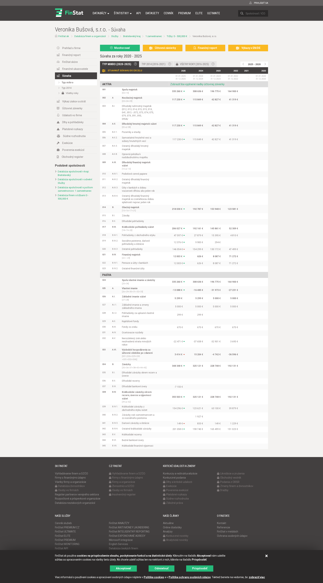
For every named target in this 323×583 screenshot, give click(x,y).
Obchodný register (72, 156)
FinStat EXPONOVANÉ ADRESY (127, 535)
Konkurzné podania (174, 477)
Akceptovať (123, 568)
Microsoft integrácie (121, 539)
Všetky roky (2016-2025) (194, 64)
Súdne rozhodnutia (74, 136)
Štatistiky (121, 13)
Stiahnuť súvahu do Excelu (125, 70)
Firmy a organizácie (123, 481)
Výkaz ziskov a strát (74, 101)
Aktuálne (168, 523)
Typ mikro (67, 82)
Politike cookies (154, 577)
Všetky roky (72, 93)
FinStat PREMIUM (65, 539)
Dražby (224, 490)
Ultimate (213, 13)
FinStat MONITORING (67, 544)
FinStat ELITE (62, 535)
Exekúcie (67, 142)
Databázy (99, 13)
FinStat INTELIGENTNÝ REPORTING (129, 531)
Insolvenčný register (124, 494)
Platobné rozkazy (72, 129)
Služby (114, 36)
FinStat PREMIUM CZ (67, 527)
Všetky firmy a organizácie (70, 481)
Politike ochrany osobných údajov (190, 577)
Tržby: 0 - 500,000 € (177, 36)
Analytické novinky (177, 539)
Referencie (223, 527)
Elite (199, 13)
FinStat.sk (63, 36)
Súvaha (66, 75)
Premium (184, 13)
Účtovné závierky (72, 108)
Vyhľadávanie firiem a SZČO (71, 473)
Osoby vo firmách (68, 490)
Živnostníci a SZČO (123, 486)
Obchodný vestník (230, 477)
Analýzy (168, 531)
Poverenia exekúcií (73, 149)
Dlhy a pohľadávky (73, 122)
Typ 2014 (66, 87)
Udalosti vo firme (72, 115)
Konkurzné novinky (177, 535)
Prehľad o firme (71, 48)
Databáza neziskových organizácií (75, 502)
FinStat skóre (70, 61)
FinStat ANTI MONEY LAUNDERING (129, 527)
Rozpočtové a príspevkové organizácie (77, 498)
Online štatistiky (172, 527)
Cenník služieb (63, 523)
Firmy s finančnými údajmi (70, 477)
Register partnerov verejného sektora (77, 494)
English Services (118, 544)
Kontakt (221, 523)
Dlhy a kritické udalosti (179, 481)
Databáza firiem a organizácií (90, 36)
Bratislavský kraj (132, 36)
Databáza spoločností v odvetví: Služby (75, 181)
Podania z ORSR (229, 481)
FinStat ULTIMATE (65, 531)
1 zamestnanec (153, 36)
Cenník (168, 13)
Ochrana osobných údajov (232, 535)
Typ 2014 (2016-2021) (153, 64)
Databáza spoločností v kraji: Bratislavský (73, 173)
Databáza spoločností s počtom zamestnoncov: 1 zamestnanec (75, 189)
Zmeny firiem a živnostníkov (236, 486)
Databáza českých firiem (123, 548)
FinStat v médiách (227, 531)
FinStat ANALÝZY (119, 523)
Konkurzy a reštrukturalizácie (180, 473)
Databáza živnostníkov (71, 486)
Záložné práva (174, 502)
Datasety (152, 13)
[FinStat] (69, 15)
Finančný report (71, 55)
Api (138, 13)
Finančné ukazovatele (75, 68)
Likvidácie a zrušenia (232, 473)
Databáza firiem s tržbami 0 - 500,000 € (73, 197)
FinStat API (61, 548)
